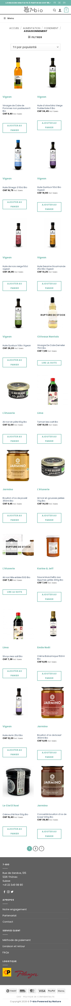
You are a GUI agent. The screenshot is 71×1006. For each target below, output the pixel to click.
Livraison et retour (14, 946)
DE (59, 2)
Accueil (14, 28)
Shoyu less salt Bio (13, 656)
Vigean (7, 97)
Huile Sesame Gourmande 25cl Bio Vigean (51, 268)
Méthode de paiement (17, 940)
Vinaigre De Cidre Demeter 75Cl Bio (51, 346)
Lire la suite (49, 362)
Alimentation (31, 28)
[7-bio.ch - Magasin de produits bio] (33, 10)
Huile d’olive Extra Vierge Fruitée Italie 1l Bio (49, 107)
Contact (8, 921)
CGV (19, 996)
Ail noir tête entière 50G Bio (16, 577)
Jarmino (8, 489)
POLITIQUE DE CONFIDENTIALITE (38, 996)
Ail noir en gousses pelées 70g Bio (50, 499)
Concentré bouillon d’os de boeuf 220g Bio (51, 815)
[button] (54, 10)
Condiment (51, 28)
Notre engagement (15, 909)
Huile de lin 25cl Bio (13, 735)
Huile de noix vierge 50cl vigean (15, 268)
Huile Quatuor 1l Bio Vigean (17, 345)
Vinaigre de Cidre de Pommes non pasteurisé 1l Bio (16, 108)
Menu (10, 18)
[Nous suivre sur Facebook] (4, 892)
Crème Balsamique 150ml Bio (51, 657)
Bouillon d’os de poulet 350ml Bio (15, 499)
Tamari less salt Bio (47, 422)
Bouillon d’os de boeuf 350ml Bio (49, 736)
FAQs (6, 952)
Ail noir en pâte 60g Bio (15, 422)
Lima (40, 413)
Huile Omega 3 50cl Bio (15, 187)
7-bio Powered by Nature (45, 1001)
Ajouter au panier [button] (14, 127)
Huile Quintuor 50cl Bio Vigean (49, 188)
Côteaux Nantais (48, 336)
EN (64, 2)
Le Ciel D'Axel (11, 805)
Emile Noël (43, 647)
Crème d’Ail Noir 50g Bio (15, 814)
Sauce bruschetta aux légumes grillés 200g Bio (50, 578)
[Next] (41, 848)
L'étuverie (9, 413)
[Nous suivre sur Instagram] (8, 892)
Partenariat (10, 915)
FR (55, 2)
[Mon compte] (60, 10)
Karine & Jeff (45, 568)
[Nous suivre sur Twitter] (12, 892)
